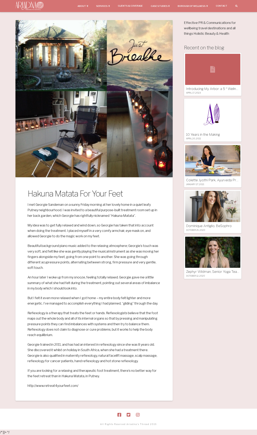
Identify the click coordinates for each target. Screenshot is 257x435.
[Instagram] (138, 415)
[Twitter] (128, 415)
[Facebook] (119, 415)
